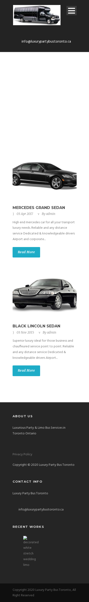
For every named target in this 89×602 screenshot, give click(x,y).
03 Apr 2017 (25, 214)
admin (50, 214)
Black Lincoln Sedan (36, 326)
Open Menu (71, 10)
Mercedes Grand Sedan (39, 207)
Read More (26, 252)
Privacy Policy (22, 454)
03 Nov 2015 (25, 332)
